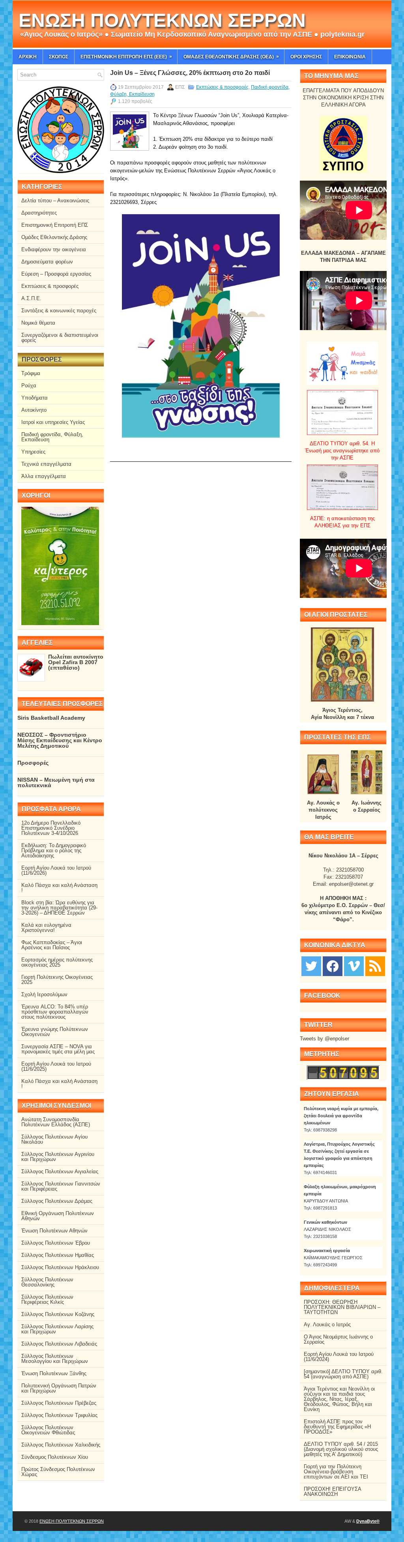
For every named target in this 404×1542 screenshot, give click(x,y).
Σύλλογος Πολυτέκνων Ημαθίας (57, 1255)
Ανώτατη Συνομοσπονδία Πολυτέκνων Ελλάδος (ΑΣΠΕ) (55, 1122)
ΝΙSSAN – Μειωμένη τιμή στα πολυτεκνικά (56, 782)
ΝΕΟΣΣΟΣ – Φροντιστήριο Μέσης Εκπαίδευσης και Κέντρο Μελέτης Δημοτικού (59, 740)
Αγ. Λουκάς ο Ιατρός (327, 1324)
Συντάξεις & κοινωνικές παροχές (58, 311)
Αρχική (28, 57)
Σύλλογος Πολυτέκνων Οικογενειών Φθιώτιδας (48, 1430)
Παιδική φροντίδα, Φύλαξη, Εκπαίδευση (52, 436)
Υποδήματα (34, 398)
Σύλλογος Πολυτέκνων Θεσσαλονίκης (47, 1282)
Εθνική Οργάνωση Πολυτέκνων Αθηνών (57, 1215)
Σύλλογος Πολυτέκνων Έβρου (55, 1243)
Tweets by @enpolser (324, 1039)
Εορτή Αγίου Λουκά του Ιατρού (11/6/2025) (56, 1066)
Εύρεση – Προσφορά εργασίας (56, 274)
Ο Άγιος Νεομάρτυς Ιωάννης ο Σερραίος (338, 1339)
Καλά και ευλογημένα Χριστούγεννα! (46, 927)
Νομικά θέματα (38, 323)
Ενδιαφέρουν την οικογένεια (53, 249)
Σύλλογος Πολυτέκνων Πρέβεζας (58, 1403)
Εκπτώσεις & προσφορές (222, 87)
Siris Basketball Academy (51, 718)
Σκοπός (58, 57)
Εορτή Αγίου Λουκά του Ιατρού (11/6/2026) (56, 870)
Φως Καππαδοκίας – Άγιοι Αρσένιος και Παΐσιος (51, 944)
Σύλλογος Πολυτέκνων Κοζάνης (57, 1314)
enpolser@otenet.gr (351, 884)
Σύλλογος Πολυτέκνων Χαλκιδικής (60, 1445)
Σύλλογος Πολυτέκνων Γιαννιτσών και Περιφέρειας (60, 1186)
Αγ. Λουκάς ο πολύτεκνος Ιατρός (323, 810)
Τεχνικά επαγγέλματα (46, 464)
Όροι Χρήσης (306, 57)
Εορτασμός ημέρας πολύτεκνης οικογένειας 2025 (57, 962)
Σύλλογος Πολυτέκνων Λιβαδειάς (59, 1344)
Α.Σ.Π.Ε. (31, 298)
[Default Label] (375, 966)
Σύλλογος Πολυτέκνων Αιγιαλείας (59, 1171)
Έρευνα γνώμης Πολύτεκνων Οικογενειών (54, 1031)
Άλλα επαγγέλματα (43, 476)
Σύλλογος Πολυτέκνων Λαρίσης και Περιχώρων (57, 1329)
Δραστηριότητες (39, 213)
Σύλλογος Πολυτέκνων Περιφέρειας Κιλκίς (47, 1299)
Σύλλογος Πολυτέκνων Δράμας (56, 1201)
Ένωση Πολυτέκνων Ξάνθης (53, 1373)
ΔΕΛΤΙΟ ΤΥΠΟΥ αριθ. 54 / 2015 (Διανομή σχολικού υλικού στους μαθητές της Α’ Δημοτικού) (341, 1449)
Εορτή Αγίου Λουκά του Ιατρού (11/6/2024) (339, 1356)
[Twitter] (311, 966)
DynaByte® (368, 1521)
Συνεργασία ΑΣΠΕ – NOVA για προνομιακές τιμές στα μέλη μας (58, 1049)
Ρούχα (28, 385)
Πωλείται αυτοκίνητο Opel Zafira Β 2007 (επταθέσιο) (75, 662)
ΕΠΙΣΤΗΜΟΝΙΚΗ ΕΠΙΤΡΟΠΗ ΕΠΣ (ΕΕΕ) (126, 57)
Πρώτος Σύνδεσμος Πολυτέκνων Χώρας (58, 1471)
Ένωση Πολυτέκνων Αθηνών (54, 1231)
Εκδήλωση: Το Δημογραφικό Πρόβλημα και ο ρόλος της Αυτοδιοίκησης (53, 850)
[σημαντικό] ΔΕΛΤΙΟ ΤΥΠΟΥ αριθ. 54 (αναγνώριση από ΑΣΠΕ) (343, 1374)
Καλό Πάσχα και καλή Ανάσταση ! (59, 887)
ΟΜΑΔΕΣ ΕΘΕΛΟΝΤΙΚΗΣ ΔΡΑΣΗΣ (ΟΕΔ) (231, 57)
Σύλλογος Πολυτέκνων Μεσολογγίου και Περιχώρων (54, 1358)
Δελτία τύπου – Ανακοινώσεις (55, 200)
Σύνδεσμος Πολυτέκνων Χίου (54, 1457)
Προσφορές (33, 763)
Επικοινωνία (350, 57)
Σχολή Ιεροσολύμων (44, 994)
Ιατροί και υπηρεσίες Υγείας (53, 422)
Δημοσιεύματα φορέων (47, 262)
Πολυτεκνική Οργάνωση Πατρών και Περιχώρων (58, 1388)
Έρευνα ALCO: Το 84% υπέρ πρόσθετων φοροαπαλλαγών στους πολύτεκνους (54, 1012)
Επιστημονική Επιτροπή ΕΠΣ (54, 225)
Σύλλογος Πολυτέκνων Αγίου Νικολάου (54, 1139)
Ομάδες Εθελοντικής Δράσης (54, 237)
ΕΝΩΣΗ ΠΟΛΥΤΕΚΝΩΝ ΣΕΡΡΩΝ (162, 20)
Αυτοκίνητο (34, 410)
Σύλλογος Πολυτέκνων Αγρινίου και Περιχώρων (57, 1156)
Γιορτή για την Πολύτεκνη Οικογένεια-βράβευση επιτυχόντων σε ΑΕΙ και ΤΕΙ (336, 1472)
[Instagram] (354, 966)
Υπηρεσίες (33, 452)
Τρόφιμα (30, 373)
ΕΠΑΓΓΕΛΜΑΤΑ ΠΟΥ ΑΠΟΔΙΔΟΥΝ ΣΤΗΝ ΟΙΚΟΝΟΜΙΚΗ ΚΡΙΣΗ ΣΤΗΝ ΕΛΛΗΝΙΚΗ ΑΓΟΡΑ (343, 98)
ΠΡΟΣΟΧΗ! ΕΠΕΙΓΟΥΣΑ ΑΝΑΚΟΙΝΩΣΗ (332, 1491)
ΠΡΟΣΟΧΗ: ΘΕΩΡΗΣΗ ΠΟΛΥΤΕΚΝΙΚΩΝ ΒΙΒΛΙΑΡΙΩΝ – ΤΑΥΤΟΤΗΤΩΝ (342, 1307)
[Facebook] (332, 966)
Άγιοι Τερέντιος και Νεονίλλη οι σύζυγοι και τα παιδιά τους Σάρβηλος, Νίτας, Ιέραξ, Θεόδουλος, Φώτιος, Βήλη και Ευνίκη (339, 1399)
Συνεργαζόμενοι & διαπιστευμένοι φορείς (59, 337)
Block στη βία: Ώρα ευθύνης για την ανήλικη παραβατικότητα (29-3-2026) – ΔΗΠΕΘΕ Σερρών (59, 908)
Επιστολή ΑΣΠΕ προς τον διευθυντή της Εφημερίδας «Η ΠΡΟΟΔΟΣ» (337, 1427)
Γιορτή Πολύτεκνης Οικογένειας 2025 (57, 979)
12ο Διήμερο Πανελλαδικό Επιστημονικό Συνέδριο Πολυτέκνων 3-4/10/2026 (50, 828)
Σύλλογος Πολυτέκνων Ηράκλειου (60, 1267)
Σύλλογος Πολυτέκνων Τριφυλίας (59, 1415)
